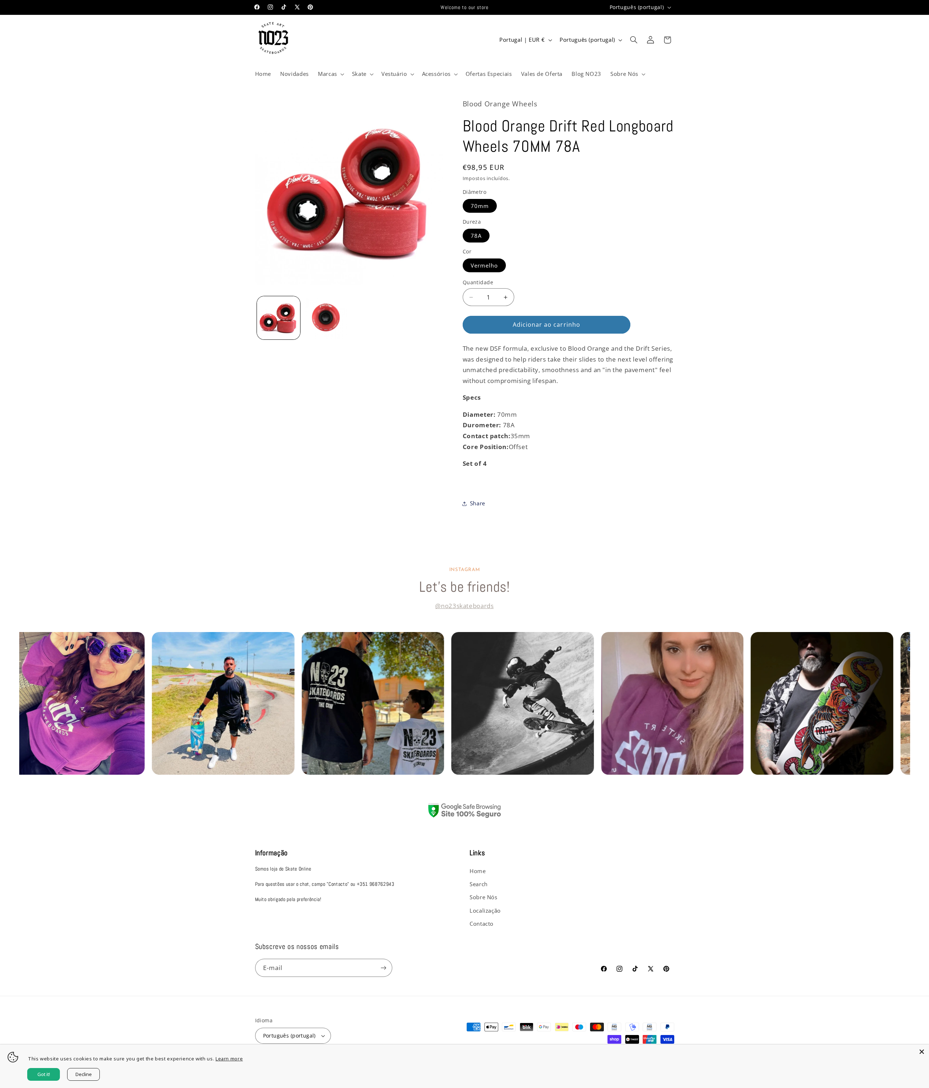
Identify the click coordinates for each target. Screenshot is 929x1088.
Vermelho (484, 265)
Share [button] (477, 503)
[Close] (921, 1051)
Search (479, 884)
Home (478, 871)
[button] (330, 74)
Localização (485, 910)
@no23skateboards (464, 606)
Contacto (482, 923)
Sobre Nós (484, 897)
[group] (90, 703)
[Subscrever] (383, 968)
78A (476, 235)
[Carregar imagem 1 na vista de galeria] (278, 317)
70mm (480, 205)
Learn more (229, 1058)
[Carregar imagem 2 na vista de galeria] (325, 317)
